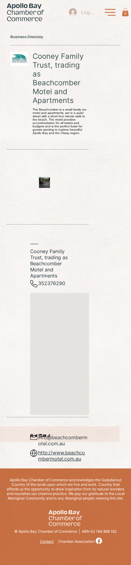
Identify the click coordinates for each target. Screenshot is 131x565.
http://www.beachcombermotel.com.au (61, 456)
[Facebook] (99, 541)
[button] (125, 12)
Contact (47, 541)
